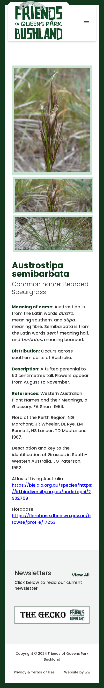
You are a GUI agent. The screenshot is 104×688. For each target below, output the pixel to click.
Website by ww (77, 672)
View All (80, 575)
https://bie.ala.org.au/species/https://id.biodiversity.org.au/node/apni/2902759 (52, 491)
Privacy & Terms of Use (34, 672)
